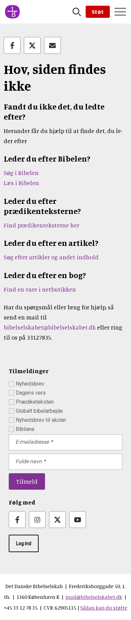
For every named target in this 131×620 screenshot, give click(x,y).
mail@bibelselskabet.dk (94, 596)
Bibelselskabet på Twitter (57, 519)
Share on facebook (12, 45)
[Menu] (120, 12)
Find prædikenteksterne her (41, 225)
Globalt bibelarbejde (39, 411)
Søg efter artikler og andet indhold (51, 257)
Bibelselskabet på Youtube (77, 519)
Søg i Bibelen (22, 172)
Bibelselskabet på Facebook (17, 519)
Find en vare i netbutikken (40, 289)
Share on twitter (32, 45)
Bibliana (25, 429)
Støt (98, 11)
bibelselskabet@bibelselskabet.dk (50, 327)
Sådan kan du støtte (103, 607)
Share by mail (52, 45)
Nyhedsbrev (30, 384)
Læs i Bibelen (21, 182)
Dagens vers (31, 393)
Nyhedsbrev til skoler (41, 420)
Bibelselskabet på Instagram (37, 519)
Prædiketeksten (35, 402)
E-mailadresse (32, 442)
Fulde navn (28, 461)
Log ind (23, 543)
